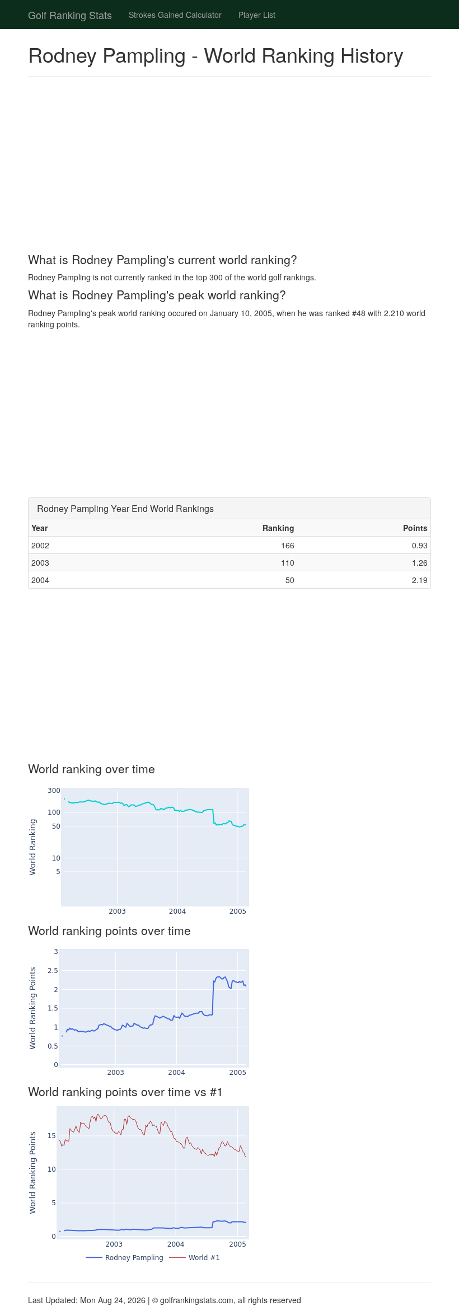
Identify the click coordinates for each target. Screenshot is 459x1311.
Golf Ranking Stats (70, 14)
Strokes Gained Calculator (175, 14)
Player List (256, 14)
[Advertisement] (229, 166)
